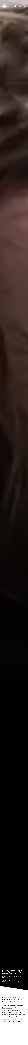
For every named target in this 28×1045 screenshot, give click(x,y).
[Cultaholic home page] (8, 6)
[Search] (19, 6)
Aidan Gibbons (9, 981)
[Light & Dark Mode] (15, 6)
